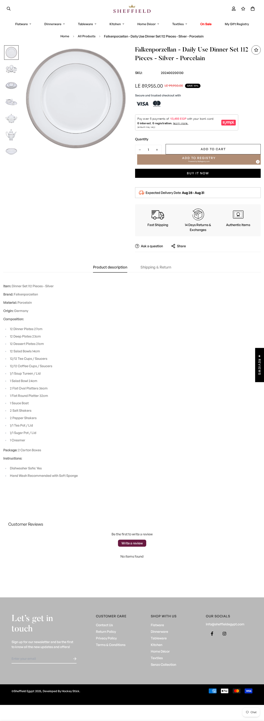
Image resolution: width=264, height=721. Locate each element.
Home (64, 36)
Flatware (21, 24)
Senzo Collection (163, 664)
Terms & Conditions (110, 645)
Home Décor (146, 24)
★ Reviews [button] (260, 365)
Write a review (132, 543)
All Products (86, 36)
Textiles (178, 24)
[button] (252, 8)
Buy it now (198, 173)
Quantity (141, 139)
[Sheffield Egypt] (132, 9)
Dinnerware (52, 24)
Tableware (85, 24)
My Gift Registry (237, 24)
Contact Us (104, 625)
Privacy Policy (106, 638)
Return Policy (106, 632)
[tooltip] (258, 162)
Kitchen (115, 24)
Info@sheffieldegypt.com (225, 624)
